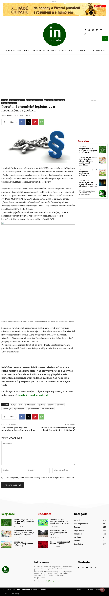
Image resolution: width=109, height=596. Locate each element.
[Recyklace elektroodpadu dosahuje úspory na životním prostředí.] (102, 182)
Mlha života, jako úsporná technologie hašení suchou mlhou (18, 429)
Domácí (12, 100)
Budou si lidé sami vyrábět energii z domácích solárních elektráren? (58, 429)
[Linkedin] (93, 30)
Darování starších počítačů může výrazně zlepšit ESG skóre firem (59, 521)
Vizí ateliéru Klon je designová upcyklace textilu (58, 532)
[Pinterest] (35, 122)
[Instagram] (89, 30)
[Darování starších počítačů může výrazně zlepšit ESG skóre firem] (43, 522)
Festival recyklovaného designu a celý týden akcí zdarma (88, 150)
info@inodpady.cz (52, 581)
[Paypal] (97, 30)
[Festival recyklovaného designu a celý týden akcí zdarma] (102, 149)
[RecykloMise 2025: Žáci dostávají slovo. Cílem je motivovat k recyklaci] (102, 160)
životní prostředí (47, 409)
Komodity (20, 100)
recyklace (59, 405)
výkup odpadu (19, 409)
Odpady (39, 100)
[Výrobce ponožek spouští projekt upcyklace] (43, 544)
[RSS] (101, 30)
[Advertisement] (54, 75)
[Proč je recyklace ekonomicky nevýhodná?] (102, 193)
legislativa (41, 405)
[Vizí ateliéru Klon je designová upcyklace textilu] (43, 533)
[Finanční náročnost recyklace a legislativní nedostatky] (102, 172)
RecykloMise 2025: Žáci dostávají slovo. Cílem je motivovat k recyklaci (88, 161)
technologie (7, 409)
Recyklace (48, 100)
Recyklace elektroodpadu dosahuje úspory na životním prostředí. (88, 183)
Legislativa (30, 100)
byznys (13, 405)
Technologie (59, 100)
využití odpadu (33, 409)
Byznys (5, 100)
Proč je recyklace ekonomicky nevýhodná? (87, 193)
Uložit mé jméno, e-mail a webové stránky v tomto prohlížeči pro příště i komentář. (39, 477)
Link (12, 594)
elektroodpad (30, 405)
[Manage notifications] (102, 590)
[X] (85, 34)
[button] (105, 38)
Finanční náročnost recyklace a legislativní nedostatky (88, 173)
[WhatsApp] (41, 122)
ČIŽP (20, 405)
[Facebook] (85, 30)
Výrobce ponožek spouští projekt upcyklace (60, 543)
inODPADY (8, 115)
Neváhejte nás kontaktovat (33, 395)
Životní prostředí (9, 103)
